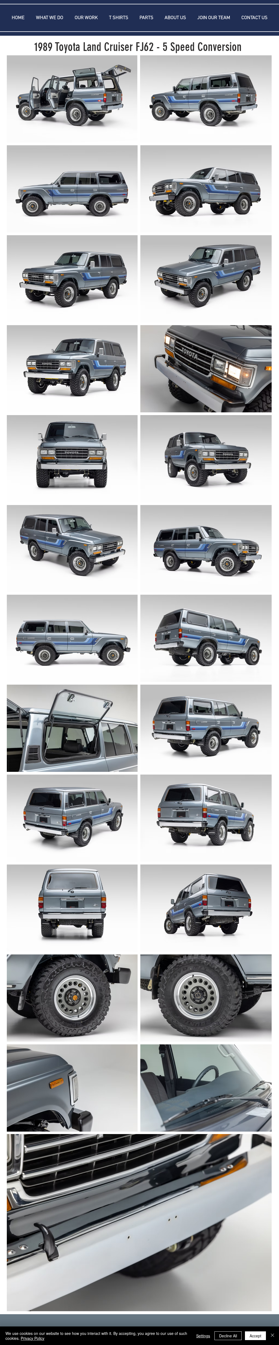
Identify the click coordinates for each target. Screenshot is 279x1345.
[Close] (272, 1336)
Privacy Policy (32, 1338)
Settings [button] (203, 1335)
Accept (255, 1335)
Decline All (228, 1335)
